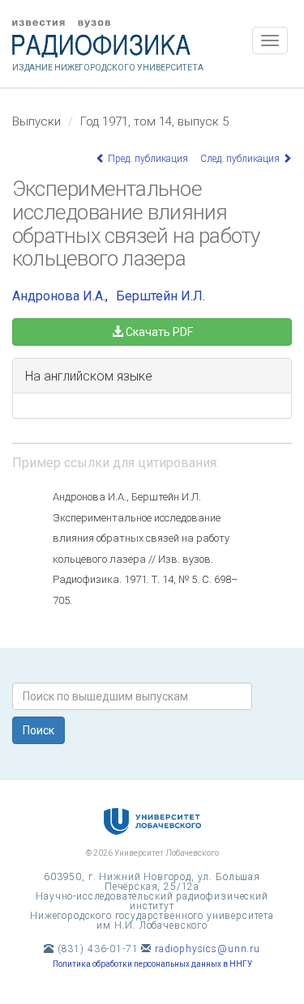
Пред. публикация (146, 158)
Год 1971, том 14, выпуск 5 (154, 121)
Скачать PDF (158, 331)
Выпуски (36, 121)
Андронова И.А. (58, 296)
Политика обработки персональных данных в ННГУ (152, 963)
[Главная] (152, 38)
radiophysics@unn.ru (207, 949)
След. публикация (241, 158)
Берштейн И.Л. (160, 296)
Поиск (38, 730)
